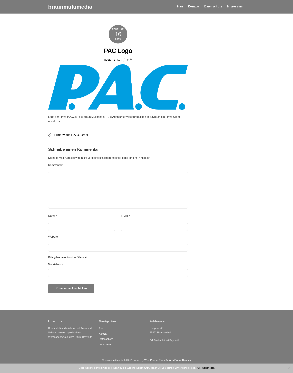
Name (52, 215)
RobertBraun (113, 60)
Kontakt (193, 6)
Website (53, 236)
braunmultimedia (114, 360)
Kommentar (55, 165)
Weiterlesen (208, 367)
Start (179, 6)
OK (198, 367)
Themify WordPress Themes (175, 360)
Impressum (235, 6)
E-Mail (125, 215)
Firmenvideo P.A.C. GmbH (71, 135)
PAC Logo (118, 50)
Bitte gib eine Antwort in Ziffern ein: (68, 257)
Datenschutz (213, 6)
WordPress (150, 360)
